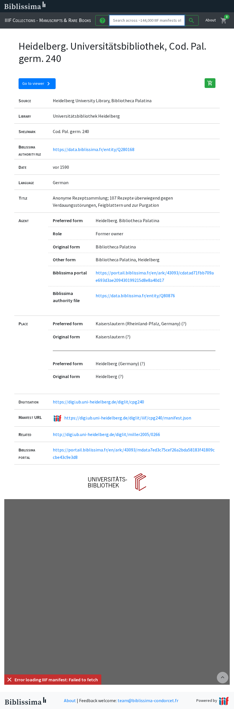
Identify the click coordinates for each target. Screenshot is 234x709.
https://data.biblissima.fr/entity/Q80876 (135, 295)
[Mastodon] (172, 6)
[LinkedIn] (154, 6)
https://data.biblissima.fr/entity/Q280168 (93, 149)
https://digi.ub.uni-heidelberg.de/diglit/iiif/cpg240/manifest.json (127, 418)
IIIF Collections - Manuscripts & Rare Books (48, 20)
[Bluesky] (163, 6)
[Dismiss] (9, 679)
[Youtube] (181, 6)
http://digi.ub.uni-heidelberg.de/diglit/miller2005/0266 (106, 434)
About (210, 20)
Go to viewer (37, 83)
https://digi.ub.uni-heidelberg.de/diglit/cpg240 (98, 402)
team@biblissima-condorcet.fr (148, 700)
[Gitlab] (199, 6)
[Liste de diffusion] (145, 6)
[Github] (190, 6)
